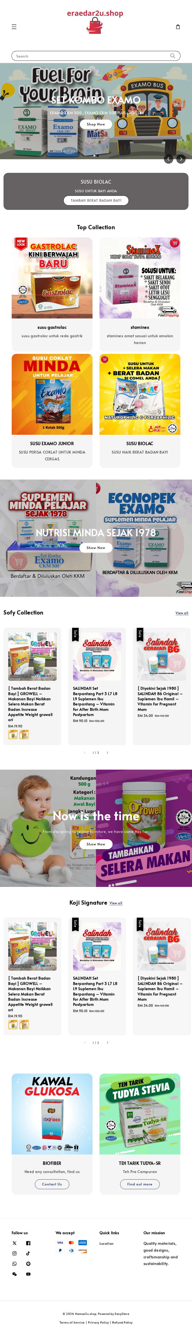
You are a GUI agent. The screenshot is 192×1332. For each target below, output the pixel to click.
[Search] (172, 55)
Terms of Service (72, 1322)
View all (182, 613)
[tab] (94, 155)
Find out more (139, 1183)
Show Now (96, 547)
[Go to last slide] (168, 159)
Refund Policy (122, 1322)
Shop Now (96, 123)
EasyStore (122, 1314)
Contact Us (52, 1183)
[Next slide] (181, 159)
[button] (14, 27)
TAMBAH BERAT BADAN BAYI (96, 200)
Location (107, 1243)
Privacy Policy (98, 1322)
